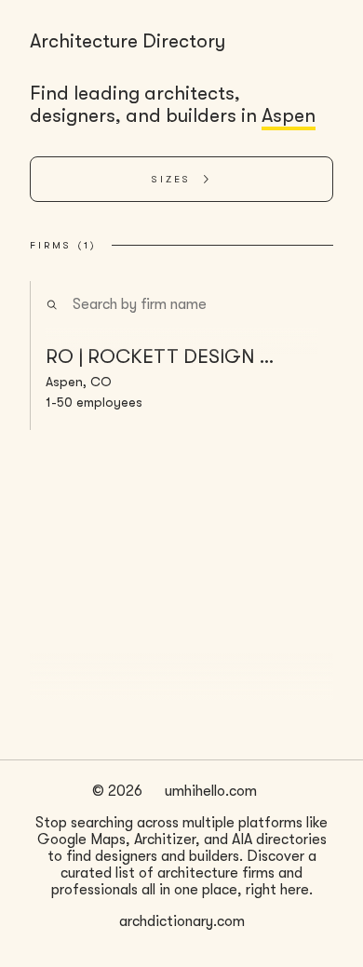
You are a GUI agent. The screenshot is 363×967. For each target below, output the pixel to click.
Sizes (171, 179)
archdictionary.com (182, 921)
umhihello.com (211, 791)
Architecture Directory (127, 41)
